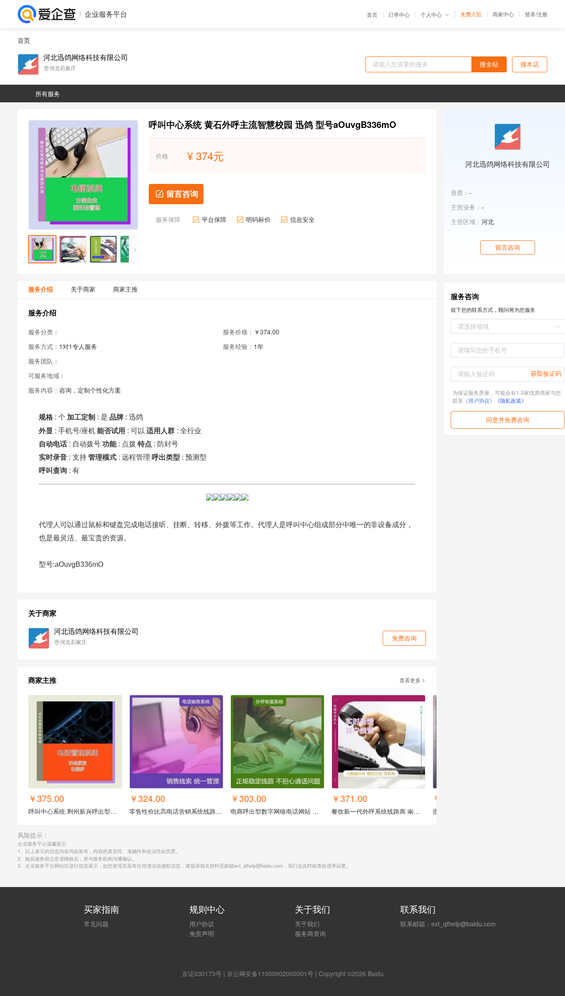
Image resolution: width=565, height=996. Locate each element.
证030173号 (205, 973)
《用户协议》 (479, 400)
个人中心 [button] (431, 14)
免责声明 (201, 933)
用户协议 (201, 923)
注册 (542, 14)
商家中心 (503, 14)
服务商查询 (310, 933)
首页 (372, 14)
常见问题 (96, 923)
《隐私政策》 (511, 400)
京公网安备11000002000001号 (270, 973)
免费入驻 (471, 14)
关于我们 (307, 923)
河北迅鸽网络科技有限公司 (85, 57)
